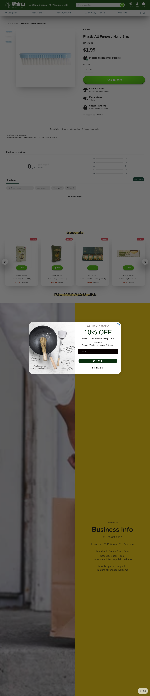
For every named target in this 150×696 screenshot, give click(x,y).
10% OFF (98, 361)
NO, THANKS (97, 368)
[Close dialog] (118, 324)
